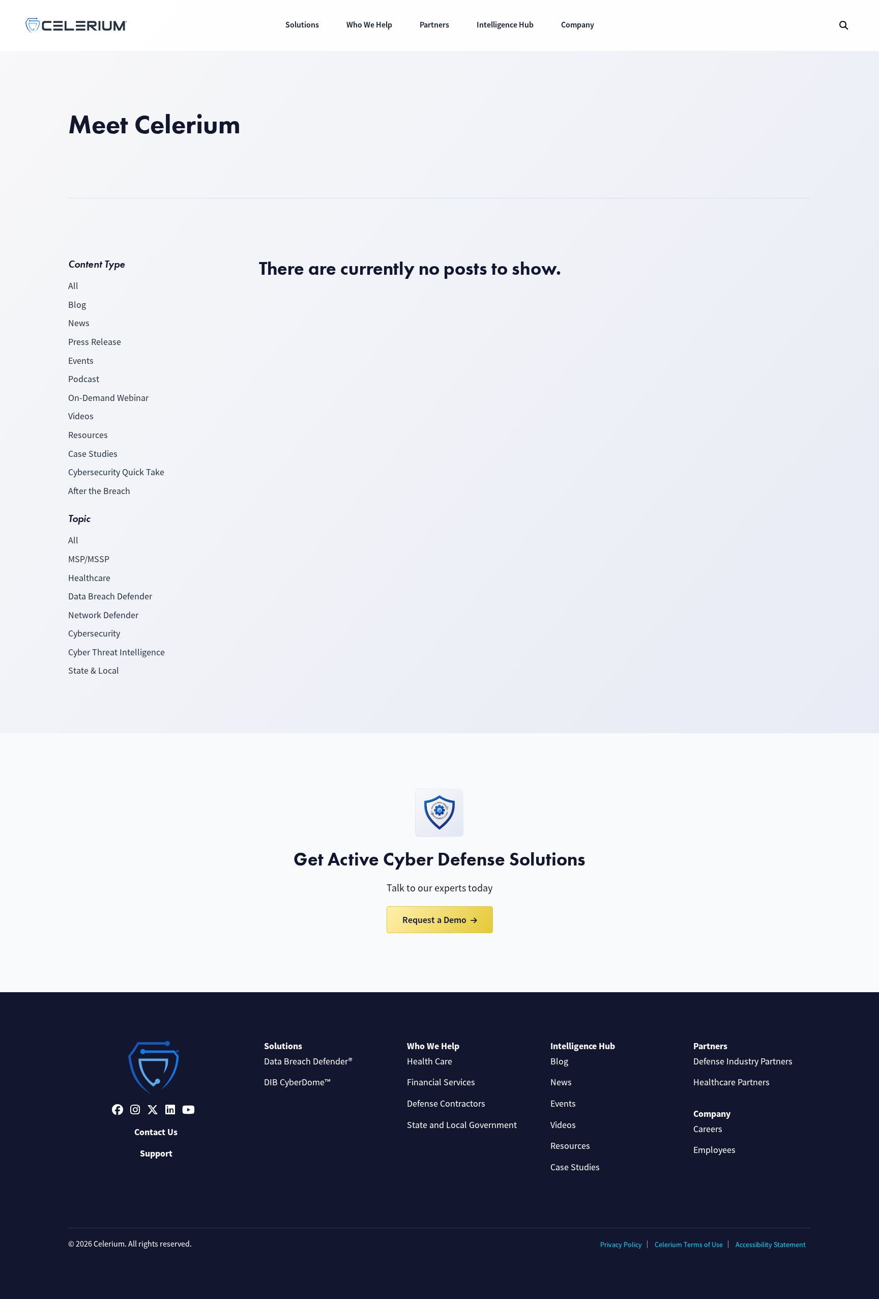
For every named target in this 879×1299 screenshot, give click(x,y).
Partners (434, 24)
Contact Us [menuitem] (156, 1132)
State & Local (93, 670)
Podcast (83, 379)
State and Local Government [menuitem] (462, 1125)
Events (81, 360)
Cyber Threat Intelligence (116, 652)
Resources (88, 435)
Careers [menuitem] (707, 1129)
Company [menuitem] (711, 1114)
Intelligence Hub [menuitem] (582, 1046)
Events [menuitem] (563, 1103)
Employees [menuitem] (714, 1150)
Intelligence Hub (505, 24)
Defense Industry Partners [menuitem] (743, 1061)
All (73, 286)
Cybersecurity (94, 633)
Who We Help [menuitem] (433, 1046)
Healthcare (89, 578)
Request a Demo (434, 920)
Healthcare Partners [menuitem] (731, 1082)
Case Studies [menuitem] (575, 1167)
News (79, 323)
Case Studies (93, 453)
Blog (77, 304)
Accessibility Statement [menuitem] (771, 1244)
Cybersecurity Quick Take (116, 472)
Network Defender (103, 615)
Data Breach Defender (110, 596)
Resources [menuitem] (570, 1145)
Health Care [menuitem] (429, 1061)
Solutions (302, 24)
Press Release (94, 342)
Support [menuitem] (156, 1153)
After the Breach (99, 491)
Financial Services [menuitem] (441, 1082)
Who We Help (369, 24)
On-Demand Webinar (108, 397)
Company (577, 24)
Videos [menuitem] (563, 1125)
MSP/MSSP (88, 559)
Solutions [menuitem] (283, 1046)
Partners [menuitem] (710, 1046)
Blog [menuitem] (559, 1061)
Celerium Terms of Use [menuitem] (689, 1244)
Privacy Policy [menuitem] (621, 1244)
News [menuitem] (561, 1082)
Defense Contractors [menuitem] (446, 1103)
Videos (81, 416)
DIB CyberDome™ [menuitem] (297, 1082)
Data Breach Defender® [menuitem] (308, 1061)
